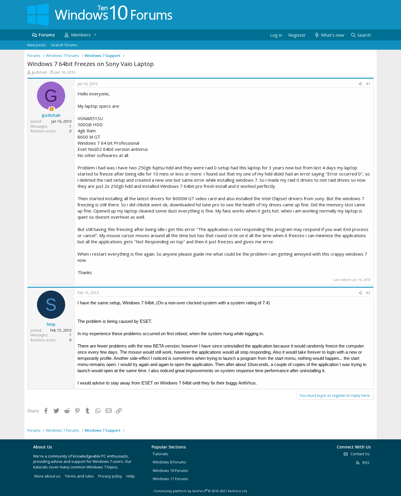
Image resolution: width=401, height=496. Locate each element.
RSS (366, 462)
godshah (39, 72)
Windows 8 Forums (169, 462)
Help (131, 476)
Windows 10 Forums (170, 470)
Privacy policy (110, 476)
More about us (47, 476)
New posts (36, 45)
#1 (368, 83)
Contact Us (360, 453)
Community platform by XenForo (201, 491)
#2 (368, 292)
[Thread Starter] (51, 109)
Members (81, 35)
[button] (95, 34)
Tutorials (160, 453)
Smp (50, 324)
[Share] (360, 84)
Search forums (64, 45)
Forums (47, 35)
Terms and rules (79, 476)
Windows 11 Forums (170, 478)
